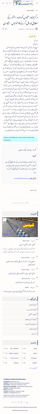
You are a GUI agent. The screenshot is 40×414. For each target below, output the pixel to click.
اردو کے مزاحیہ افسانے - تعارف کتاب (25, 282)
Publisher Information (16, 395)
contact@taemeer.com (22, 178)
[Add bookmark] (6, 29)
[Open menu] (37, 3)
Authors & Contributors (8, 396)
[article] (27, 287)
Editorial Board (25, 395)
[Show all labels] (33, 367)
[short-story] (26, 240)
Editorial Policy (6, 395)
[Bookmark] (3, 3)
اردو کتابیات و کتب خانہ (31, 324)
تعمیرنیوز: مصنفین (33, 314)
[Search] (10, 3)
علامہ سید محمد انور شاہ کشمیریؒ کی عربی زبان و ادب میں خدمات (19, 291)
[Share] (3, 29)
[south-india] (33, 190)
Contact (17, 396)
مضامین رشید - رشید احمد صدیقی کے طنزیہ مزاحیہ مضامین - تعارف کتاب (20, 262)
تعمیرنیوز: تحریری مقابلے (31, 319)
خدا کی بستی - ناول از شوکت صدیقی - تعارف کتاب (22, 273)
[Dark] (6, 3)
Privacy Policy (23, 396)
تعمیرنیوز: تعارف (33, 304)
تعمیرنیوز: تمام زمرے (32, 309)
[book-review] (25, 257)
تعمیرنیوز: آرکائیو (33, 328)
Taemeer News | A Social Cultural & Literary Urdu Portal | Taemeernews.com (22, 408)
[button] (5, 219)
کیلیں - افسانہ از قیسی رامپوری (27, 244)
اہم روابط (34, 333)
